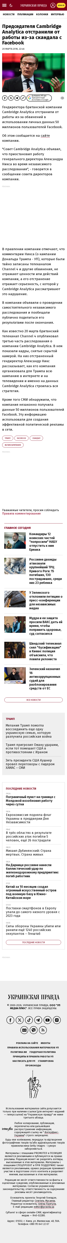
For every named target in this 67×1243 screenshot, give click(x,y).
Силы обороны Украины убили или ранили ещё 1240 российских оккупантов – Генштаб (33, 929)
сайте (45, 136)
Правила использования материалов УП (33, 1047)
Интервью (57, 14)
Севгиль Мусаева (45, 1200)
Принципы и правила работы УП (33, 1056)
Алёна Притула (47, 1203)
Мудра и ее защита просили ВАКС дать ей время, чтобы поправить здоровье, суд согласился (45, 625)
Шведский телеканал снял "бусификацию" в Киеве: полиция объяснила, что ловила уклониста (45, 651)
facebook (21, 438)
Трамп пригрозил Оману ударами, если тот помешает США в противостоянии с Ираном (32, 748)
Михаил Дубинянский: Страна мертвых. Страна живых (28, 852)
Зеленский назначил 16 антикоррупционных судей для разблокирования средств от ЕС (44, 678)
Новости (8, 14)
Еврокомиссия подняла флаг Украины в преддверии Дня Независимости (28, 818)
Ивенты (45, 1043)
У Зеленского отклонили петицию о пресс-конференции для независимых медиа (46, 600)
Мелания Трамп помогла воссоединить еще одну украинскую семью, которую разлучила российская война (29, 731)
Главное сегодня (17, 528)
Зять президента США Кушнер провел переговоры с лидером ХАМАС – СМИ (30, 764)
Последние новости (21, 788)
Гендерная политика (42, 1052)
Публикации (25, 14)
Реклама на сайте (27, 1043)
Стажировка (46, 1061)
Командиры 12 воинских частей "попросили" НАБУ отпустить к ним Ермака (43, 541)
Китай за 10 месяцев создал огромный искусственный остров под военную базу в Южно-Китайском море (31, 892)
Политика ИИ (19, 1052)
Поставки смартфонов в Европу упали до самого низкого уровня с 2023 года (33, 912)
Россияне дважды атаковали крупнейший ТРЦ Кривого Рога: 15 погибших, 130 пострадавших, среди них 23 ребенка (45, 571)
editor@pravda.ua (44, 1206)
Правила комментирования (21, 513)
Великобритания (13, 445)
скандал (36, 438)
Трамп (8, 438)
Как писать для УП (24, 1061)
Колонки (42, 14)
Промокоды (33, 1065)
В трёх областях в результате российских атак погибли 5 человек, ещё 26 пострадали (29, 836)
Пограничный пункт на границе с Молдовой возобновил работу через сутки (30, 800)
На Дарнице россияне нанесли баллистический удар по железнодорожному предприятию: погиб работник (32, 870)
